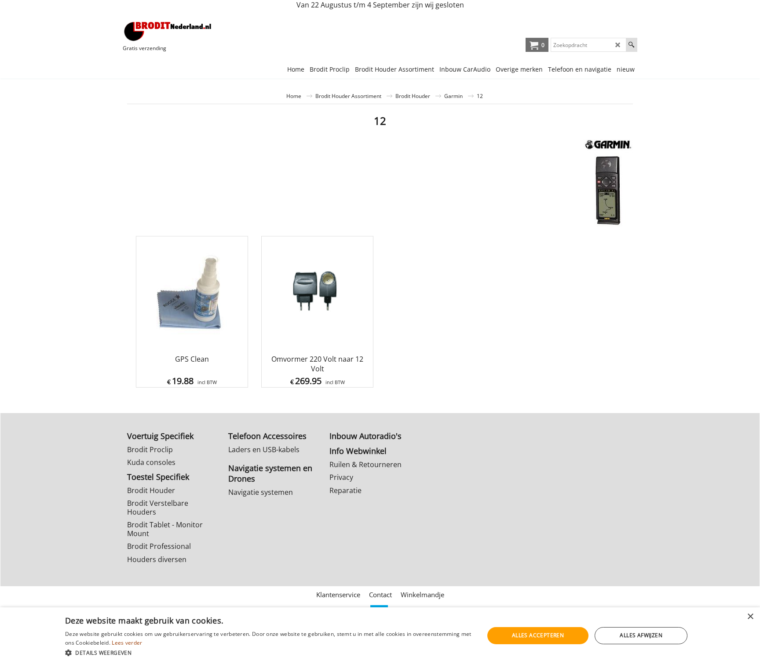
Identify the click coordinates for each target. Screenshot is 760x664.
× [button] (750, 616)
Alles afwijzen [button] (641, 635)
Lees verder (127, 642)
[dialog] (380, 635)
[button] (268, 652)
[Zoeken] (631, 44)
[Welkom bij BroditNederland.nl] (168, 31)
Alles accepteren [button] (538, 635)
